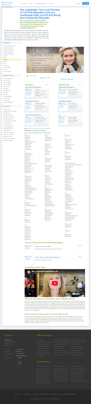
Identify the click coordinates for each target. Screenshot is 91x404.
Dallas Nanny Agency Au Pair (43, 376)
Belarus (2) (27, 157)
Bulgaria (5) (27, 169)
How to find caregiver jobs (8, 117)
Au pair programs (7, 122)
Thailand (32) (68, 198)
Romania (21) (68, 156)
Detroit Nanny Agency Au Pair (43, 381)
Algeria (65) (27, 137)
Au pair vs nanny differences (60, 354)
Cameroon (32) (28, 178)
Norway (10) (48, 220)
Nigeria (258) (48, 218)
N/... (60, 115)
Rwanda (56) (68, 159)
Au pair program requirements (9, 120)
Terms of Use (18, 394)
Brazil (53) (27, 166)
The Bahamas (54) (69, 200)
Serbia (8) (67, 169)
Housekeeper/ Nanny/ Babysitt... (67, 87)
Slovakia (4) (68, 175)
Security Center (6, 113)
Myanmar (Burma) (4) (50, 205)
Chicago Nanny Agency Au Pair (43, 374)
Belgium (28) (28, 159)
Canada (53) (28, 179)
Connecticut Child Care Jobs (75, 319)
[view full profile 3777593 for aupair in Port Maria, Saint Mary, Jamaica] (30, 121)
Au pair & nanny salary (8, 126)
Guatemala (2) (28, 236)
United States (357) (69, 218)
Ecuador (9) (27, 209)
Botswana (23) (28, 165)
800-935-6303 (19, 351)
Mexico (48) (47, 198)
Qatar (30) (67, 152)
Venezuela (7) (68, 224)
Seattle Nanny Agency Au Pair (77, 374)
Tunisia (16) (68, 205)
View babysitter (38, 95)
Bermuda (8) (28, 162)
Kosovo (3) (47, 168)
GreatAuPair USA (55, 394)
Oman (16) (67, 135)
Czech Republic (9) (29, 198)
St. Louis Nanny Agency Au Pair (77, 376)
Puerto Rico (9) (68, 148)
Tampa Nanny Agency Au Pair (77, 379)
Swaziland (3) (68, 187)
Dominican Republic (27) (31, 205)
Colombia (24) (28, 186)
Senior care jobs (6, 98)
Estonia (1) (27, 214)
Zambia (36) (68, 234)
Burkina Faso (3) (29, 171)
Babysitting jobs (6, 90)
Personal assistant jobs (8, 102)
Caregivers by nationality (8, 49)
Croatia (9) (27, 194)
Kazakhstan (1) (48, 165)
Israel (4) (47, 153)
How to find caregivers (8, 115)
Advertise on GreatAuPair (8, 138)
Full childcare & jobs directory (43, 352)
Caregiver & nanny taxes (8, 132)
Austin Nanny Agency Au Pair (43, 368)
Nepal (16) (47, 211)
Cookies (35, 394)
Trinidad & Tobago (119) (71, 204)
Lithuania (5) (48, 182)
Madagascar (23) (49, 189)
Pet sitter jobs (6, 100)
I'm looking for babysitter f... (66, 101)
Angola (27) (27, 140)
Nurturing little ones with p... (32, 101)
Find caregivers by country (42, 348)
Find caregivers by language (77, 348)
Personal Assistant (57, 318)
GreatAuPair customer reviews (10, 111)
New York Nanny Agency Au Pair (60, 376)
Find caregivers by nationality (60, 350)
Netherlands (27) (49, 212)
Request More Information (67, 79)
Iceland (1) (47, 144)
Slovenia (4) (68, 176)
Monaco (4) (47, 200)
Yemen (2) (67, 231)
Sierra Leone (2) (69, 172)
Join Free (85, 3)
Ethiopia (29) (28, 215)
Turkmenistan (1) (69, 208)
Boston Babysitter (67, 321)
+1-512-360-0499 (19, 353)
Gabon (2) (27, 226)
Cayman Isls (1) (28, 180)
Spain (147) (68, 181)
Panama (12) (68, 141)
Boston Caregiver (76, 321)
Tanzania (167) (68, 197)
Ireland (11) (47, 151)
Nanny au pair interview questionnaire (62, 342)
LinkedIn (19, 362)
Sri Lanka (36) (68, 182)
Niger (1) (47, 217)
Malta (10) (47, 195)
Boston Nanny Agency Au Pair (43, 372)
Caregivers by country (8, 47)
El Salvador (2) (28, 212)
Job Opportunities (44, 394)
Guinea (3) (27, 238)
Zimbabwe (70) (68, 236)
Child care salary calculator (59, 346)
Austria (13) (27, 147)
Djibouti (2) (27, 204)
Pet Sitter (43, 318)
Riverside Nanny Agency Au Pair (77, 366)
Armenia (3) (27, 144)
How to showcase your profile (43, 344)
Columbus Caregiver (63, 319)
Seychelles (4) (68, 170)
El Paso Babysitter (52, 319)
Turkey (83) (67, 207)
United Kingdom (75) (70, 217)
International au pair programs (43, 346)
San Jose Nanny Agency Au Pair (77, 372)
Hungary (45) (48, 140)
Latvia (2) (47, 176)
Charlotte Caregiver (29, 321)
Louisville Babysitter (39, 321)
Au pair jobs (5, 92)
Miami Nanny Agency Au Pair (60, 372)
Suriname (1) (68, 185)
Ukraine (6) (67, 214)
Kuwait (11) (47, 169)
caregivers (46, 314)
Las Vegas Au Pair (44, 322)
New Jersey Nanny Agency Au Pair (61, 366)
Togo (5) (67, 203)
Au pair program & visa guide (43, 354)
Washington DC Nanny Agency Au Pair (79, 381)
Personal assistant (7, 71)
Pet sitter (5, 69)
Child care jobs (6, 86)
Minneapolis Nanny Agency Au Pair (61, 374)
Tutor (4, 63)
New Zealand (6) (49, 214)
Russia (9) (67, 158)
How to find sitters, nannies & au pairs (79, 340)
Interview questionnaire (8, 119)
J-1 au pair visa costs (8, 124)
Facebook (20, 357)
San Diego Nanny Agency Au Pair (78, 368)
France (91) (27, 222)
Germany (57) (28, 230)
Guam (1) (27, 235)
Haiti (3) (47, 135)
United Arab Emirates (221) (71, 215)
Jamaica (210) (48, 158)
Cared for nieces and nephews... (33, 115)
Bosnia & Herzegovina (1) (31, 163)
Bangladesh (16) (29, 154)
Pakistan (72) (68, 139)
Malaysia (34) (48, 192)
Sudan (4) (67, 184)
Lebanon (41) (48, 178)
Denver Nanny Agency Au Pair (43, 379)
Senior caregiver (6, 67)
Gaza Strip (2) (28, 227)
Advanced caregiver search (9, 45)
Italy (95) (47, 154)
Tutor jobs (5, 94)
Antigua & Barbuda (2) (30, 142)
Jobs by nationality (7, 82)
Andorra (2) (27, 138)
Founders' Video (6, 109)
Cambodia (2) (28, 176)
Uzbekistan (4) (68, 220)
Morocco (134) (48, 203)
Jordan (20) (47, 161)
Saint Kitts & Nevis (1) (70, 163)
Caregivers (7, 43)
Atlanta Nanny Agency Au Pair (43, 366)
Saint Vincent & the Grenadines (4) (73, 164)
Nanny (4, 57)
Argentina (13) (28, 143)
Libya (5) (47, 181)
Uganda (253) (68, 212)
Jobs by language (7, 84)
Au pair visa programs (8, 128)
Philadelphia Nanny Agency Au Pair (61, 379)
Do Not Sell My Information (69, 394)
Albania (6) (27, 135)
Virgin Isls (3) (68, 227)
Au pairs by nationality (8, 51)
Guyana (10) (28, 239)
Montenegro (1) (48, 201)
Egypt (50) (27, 211)
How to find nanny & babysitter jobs (61, 340)
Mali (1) (46, 194)
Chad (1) (27, 182)
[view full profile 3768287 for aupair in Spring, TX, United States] (30, 93)
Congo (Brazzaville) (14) (30, 188)
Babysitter (32, 9)
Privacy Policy (27, 394)
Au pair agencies (6, 130)
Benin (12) (27, 160)
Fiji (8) (26, 219)
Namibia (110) (48, 209)
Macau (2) (47, 188)
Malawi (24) (47, 191)
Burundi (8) (27, 172)
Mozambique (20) (49, 204)
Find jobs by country (58, 348)
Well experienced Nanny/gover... (33, 87)
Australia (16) (28, 146)
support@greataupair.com (21, 355)
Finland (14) (27, 220)
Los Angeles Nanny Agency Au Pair (61, 370)
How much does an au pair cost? (78, 352)
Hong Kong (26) (49, 138)
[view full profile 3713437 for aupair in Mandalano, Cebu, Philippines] (30, 107)
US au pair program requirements (61, 344)
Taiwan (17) (68, 194)
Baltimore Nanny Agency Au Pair (43, 370)
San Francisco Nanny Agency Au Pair (78, 370)
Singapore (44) (68, 173)
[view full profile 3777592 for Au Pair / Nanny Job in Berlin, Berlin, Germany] (63, 107)
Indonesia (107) (48, 147)
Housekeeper (6, 65)
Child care (5, 55)
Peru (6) (67, 142)
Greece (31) (27, 233)
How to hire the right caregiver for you (45, 342)
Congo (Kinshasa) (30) (30, 189)
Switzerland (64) (69, 190)
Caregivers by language (8, 53)
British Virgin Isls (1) (29, 168)
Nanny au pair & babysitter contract (78, 342)
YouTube (19, 364)
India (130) (47, 145)
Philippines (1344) (69, 144)
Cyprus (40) (27, 197)
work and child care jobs (59, 314)
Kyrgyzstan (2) (48, 171)
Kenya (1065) (48, 167)
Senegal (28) (68, 167)
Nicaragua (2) (48, 215)
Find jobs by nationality (76, 350)
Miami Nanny (34, 319)
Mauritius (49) (48, 197)
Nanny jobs (5, 88)
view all (79, 245)
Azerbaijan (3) (28, 149)
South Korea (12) (69, 179)
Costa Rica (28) (28, 191)
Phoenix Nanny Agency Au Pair (60, 381)
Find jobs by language (41, 350)
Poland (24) (68, 145)
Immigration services (7, 136)
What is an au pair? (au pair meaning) (61, 352)
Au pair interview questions (77, 354)
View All (46, 84)
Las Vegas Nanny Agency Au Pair (60, 368)
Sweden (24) (68, 188)
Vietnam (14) (68, 225)
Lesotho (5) (47, 179)
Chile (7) (27, 183)
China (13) (27, 185)
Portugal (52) (68, 147)
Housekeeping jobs (7, 96)
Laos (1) (47, 175)
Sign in (78, 3)
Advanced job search (7, 78)
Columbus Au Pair (49, 321)
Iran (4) (46, 148)
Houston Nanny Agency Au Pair (43, 383)
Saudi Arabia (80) (69, 166)
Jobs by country (6, 80)
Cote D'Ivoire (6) (28, 192)
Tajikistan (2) (68, 195)
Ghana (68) (27, 232)
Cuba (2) (27, 195)
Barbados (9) (28, 156)
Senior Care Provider (72, 318)
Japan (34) (47, 160)
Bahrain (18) (28, 153)
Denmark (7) (28, 202)
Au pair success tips (41, 356)
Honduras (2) (48, 137)
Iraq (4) (46, 150)
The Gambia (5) (68, 201)
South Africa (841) (69, 178)
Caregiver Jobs (8, 75)
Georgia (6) (27, 229)
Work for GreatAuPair (8, 140)
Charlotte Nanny (58, 321)
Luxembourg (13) (49, 184)
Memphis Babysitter (34, 322)
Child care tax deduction (8, 134)
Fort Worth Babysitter (43, 319)
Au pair (4, 61)
